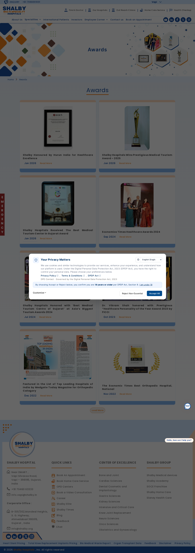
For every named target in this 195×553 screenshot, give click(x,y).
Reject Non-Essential (132, 293)
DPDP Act (93, 275)
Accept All (154, 293)
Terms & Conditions (72, 275)
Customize (38, 292)
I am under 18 (146, 284)
